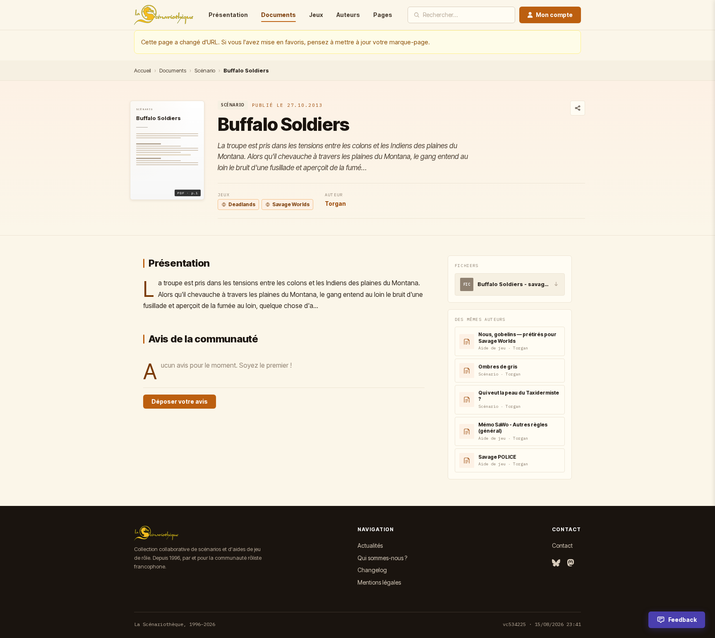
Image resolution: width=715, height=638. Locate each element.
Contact (562, 545)
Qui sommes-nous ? (382, 557)
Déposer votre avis (179, 401)
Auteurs (348, 14)
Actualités (370, 545)
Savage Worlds (291, 204)
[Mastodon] (570, 563)
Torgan (335, 203)
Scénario (204, 70)
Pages (382, 14)
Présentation (228, 14)
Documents (278, 14)
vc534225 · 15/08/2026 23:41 (542, 624)
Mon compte (554, 14)
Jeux (316, 14)
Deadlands (241, 204)
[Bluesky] (556, 563)
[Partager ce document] (577, 108)
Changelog (372, 569)
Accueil (142, 70)
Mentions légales (379, 582)
